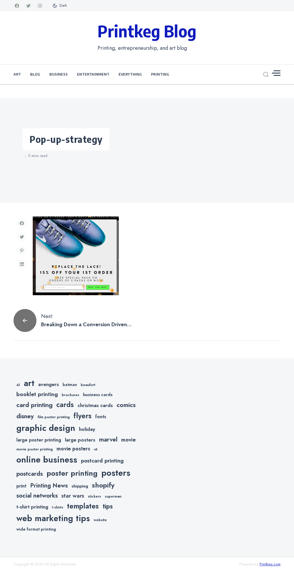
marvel (108, 439)
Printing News (49, 485)
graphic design (45, 428)
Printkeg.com (270, 564)
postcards (29, 473)
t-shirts (57, 507)
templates (83, 506)
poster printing (72, 473)
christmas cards (95, 405)
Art (17, 74)
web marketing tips (53, 518)
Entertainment (93, 74)
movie (128, 440)
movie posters (73, 448)
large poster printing (38, 440)
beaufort (88, 384)
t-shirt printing (32, 506)
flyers (83, 415)
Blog (35, 74)
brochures (70, 395)
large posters (80, 439)
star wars (72, 496)
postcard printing (102, 460)
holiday (87, 429)
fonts (100, 416)
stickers (94, 496)
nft (95, 449)
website (100, 520)
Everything (130, 74)
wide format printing (36, 529)
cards (65, 405)
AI (18, 384)
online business (46, 460)
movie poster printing (34, 449)
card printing (34, 404)
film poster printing (54, 417)
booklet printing (37, 394)
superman (113, 496)
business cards (98, 394)
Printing (160, 74)
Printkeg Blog (147, 31)
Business (58, 74)
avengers (48, 384)
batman (70, 384)
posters (115, 473)
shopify (103, 485)
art (29, 383)
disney (25, 416)
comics (126, 404)
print (21, 486)
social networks (37, 495)
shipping (79, 486)
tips (107, 506)
